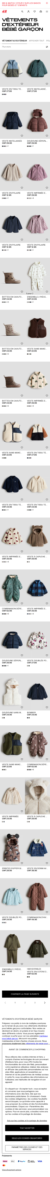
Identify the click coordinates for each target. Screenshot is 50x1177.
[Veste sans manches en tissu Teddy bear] (37, 328)
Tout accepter (27, 1128)
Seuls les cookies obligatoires (27, 1138)
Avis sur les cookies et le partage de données (27, 1121)
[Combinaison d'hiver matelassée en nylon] (37, 896)
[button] (29, 293)
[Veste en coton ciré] (37, 948)
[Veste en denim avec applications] (37, 847)
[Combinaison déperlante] (12, 588)
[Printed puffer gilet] (12, 847)
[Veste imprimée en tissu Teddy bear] (37, 172)
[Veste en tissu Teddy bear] (12, 68)
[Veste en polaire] (12, 172)
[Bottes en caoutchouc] (12, 276)
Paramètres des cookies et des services (27, 1148)
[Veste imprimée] (12, 795)
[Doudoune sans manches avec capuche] (12, 691)
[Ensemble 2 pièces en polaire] (37, 276)
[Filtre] (46, 47)
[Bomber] (37, 691)
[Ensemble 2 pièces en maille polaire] (12, 948)
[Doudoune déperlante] (37, 120)
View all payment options (11, 1170)
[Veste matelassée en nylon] (37, 68)
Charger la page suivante (25, 994)
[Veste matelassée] (12, 120)
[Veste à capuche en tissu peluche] (37, 536)
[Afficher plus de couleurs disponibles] (4, 94)
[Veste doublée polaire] (37, 640)
